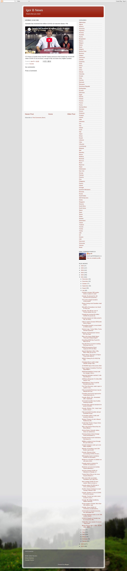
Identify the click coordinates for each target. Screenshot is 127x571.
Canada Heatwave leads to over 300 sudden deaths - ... (92, 515)
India (80, 119)
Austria (81, 36)
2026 (82, 265)
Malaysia (81, 148)
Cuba (80, 78)
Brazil (80, 47)
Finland (81, 98)
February (85, 539)
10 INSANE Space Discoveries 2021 (92, 365)
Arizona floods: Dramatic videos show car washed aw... (90, 431)
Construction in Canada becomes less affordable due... (91, 511)
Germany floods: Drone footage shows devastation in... (90, 434)
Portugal (81, 187)
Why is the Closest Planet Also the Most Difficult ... (91, 427)
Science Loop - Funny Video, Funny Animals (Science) (92, 329)
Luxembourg (82, 146)
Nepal (80, 167)
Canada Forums (29, 560)
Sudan (81, 216)
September (85, 286)
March (84, 536)
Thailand (81, 224)
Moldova (81, 156)
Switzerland (82, 220)
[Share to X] (47, 61)
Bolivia (81, 45)
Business (81, 53)
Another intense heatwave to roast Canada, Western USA (91, 489)
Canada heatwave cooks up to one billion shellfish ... (91, 445)
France (81, 103)
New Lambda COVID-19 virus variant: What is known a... (90, 482)
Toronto (81, 226)
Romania (81, 191)
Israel (80, 129)
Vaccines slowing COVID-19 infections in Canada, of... (89, 471)
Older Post (71, 114)
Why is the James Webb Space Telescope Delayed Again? (90, 337)
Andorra (81, 26)
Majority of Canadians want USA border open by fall (91, 449)
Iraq (80, 125)
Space (81, 210)
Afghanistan (82, 22)
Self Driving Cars (83, 197)
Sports (81, 214)
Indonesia (81, 121)
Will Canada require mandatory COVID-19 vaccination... (90, 456)
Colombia (81, 74)
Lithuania (81, 144)
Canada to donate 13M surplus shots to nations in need (90, 293)
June (83, 530)
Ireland (81, 127)
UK (80, 235)
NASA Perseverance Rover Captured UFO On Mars (89, 348)
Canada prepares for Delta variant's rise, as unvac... (92, 318)
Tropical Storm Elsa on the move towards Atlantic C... (91, 475)
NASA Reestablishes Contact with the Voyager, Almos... (91, 372)
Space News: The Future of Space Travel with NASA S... (91, 355)
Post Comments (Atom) (39, 117)
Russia (81, 193)
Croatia (81, 76)
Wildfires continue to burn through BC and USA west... (91, 442)
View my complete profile (93, 258)
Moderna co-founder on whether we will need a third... (92, 460)
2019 (82, 546)
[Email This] (43, 61)
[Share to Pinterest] (50, 61)
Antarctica (81, 28)
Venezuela (82, 243)
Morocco (81, 160)
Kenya (81, 136)
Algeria (81, 24)
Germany (81, 109)
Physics (81, 183)
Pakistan (81, 175)
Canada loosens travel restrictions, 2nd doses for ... (91, 438)
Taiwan (81, 222)
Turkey (81, 231)
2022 (82, 274)
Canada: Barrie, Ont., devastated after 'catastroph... (91, 398)
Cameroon (82, 57)
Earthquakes (82, 88)
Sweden (81, 218)
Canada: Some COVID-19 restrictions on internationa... (90, 508)
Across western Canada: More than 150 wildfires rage (91, 504)
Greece (81, 111)
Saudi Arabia (82, 195)
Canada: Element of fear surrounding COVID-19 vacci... (91, 453)
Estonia (81, 96)
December (85, 279)
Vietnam (81, 245)
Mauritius (81, 152)
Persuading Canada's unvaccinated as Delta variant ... (91, 326)
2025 (82, 268)
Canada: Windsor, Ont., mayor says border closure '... (91, 409)
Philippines (82, 181)
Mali (80, 150)
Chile (80, 67)
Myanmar (81, 164)
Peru (80, 179)
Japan (80, 133)
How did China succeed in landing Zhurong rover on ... (91, 344)
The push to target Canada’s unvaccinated (90, 300)
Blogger (67, 564)
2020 (82, 544)
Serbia (81, 200)
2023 (82, 272)
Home (50, 114)
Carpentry (81, 61)
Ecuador (81, 90)
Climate (81, 72)
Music (80, 162)
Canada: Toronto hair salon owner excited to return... (91, 497)
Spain (80, 212)
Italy (80, 131)
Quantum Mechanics (84, 189)
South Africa (82, 206)
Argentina (81, 30)
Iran (80, 123)
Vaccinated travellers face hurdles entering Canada (91, 401)
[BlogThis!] (45, 61)
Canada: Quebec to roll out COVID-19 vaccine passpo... (91, 493)
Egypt (80, 94)
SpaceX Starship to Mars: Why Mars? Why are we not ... (90, 351)
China (80, 69)
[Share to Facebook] (48, 61)
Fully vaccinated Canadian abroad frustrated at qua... (91, 412)
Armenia (81, 32)
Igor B (90, 253)
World (80, 247)
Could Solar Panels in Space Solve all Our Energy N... (91, 423)
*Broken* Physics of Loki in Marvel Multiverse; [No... (91, 420)
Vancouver (82, 241)
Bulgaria (81, 49)
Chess (81, 65)
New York (81, 171)
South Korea (82, 208)
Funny (81, 105)
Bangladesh (82, 39)
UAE (80, 233)
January (84, 541)
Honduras (81, 113)
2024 (82, 270)
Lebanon (81, 140)
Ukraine (81, 237)
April (83, 534)
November (85, 281)
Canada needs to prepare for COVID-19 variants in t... (90, 464)
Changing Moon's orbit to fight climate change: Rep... (90, 362)
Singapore (82, 202)
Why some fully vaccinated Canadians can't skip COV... (90, 478)
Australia (81, 34)
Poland (81, 185)
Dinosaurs (82, 84)
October (84, 283)
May (83, 532)
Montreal (81, 158)
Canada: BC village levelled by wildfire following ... (90, 500)
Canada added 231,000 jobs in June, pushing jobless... (90, 486)
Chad (80, 63)
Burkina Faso (82, 51)
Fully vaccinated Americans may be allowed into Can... (91, 390)
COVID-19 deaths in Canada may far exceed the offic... (91, 519)
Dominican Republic (84, 86)
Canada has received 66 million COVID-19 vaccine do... (90, 315)
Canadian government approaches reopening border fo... (91, 394)
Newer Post (29, 114)
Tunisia (81, 228)
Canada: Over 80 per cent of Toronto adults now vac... (90, 311)
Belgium (81, 43)
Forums (81, 100)
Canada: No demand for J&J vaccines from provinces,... (90, 296)
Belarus (81, 41)
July (83, 290)
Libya (80, 142)
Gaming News (83, 107)
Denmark (81, 82)
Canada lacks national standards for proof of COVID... (92, 405)
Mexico (81, 154)
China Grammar (29, 558)
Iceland (81, 117)
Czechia (81, 80)
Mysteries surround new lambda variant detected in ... (91, 467)
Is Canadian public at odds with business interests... (90, 416)
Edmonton (82, 92)
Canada (31, 63)
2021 (82, 277)
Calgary (81, 55)
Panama (81, 177)
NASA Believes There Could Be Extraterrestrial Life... (90, 383)
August (84, 288)
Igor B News (34, 10)
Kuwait (81, 138)
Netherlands (82, 169)
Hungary (81, 115)
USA (80, 239)
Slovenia (81, 204)
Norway (81, 173)
